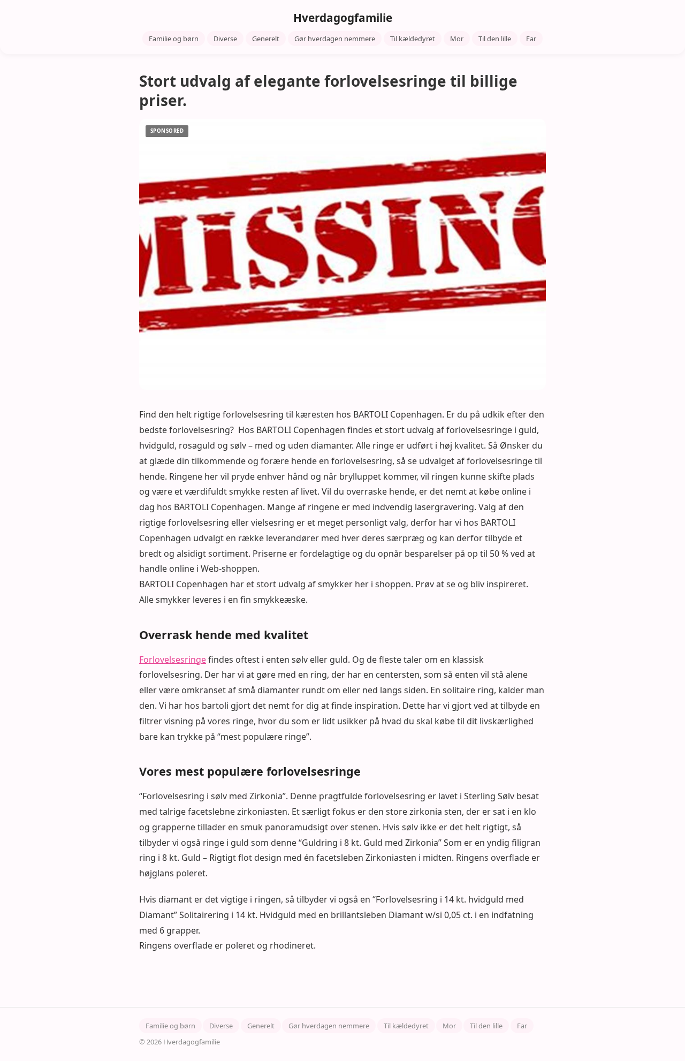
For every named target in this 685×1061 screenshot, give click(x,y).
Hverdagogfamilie (342, 17)
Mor (456, 38)
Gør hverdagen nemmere (334, 38)
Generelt (265, 38)
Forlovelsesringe (172, 659)
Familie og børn (174, 38)
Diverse (225, 38)
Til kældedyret (412, 38)
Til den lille (494, 38)
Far (531, 38)
